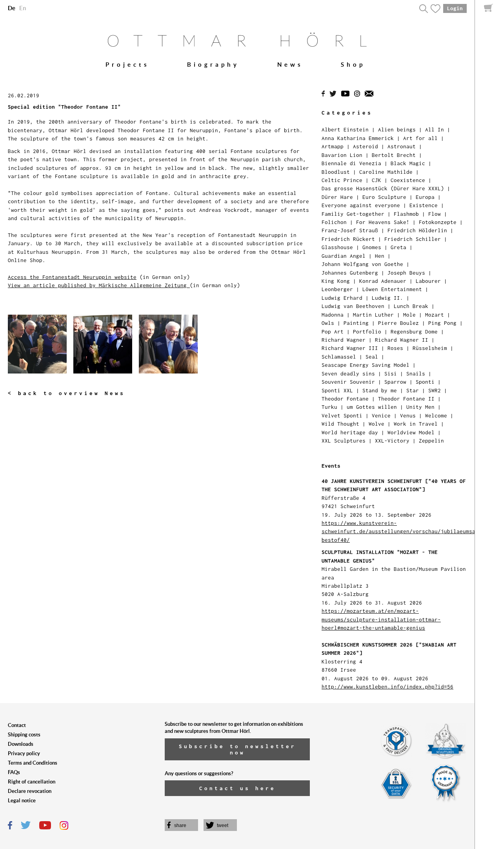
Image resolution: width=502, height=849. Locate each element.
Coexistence (408, 180)
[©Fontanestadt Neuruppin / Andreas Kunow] (106, 347)
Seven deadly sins (348, 373)
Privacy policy (24, 753)
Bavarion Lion (342, 155)
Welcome (436, 415)
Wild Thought (340, 424)
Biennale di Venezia (351, 163)
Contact (17, 725)
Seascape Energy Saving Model (365, 365)
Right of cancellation (31, 782)
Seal (372, 356)
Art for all (420, 138)
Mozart (434, 315)
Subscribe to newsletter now (237, 749)
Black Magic (408, 163)
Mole (409, 315)
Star (412, 390)
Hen (379, 256)
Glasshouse (337, 247)
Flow (434, 214)
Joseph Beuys (406, 273)
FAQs (14, 772)
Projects (127, 64)
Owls (328, 323)
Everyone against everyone (361, 205)
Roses (395, 348)
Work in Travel (416, 424)
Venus (408, 415)
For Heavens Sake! (382, 222)
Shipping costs (24, 735)
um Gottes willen (372, 407)
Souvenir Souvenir (348, 382)
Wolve (376, 424)
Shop (353, 64)
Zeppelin (431, 440)
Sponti (425, 382)
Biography (213, 64)
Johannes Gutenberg (350, 273)
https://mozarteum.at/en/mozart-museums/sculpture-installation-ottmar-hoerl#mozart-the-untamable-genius (381, 619)
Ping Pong (442, 323)
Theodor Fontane (345, 398)
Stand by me (379, 390)
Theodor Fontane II (406, 398)
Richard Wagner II (401, 340)
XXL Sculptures (344, 440)
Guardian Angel (344, 256)
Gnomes (371, 247)
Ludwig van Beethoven (353, 306)
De (11, 8)
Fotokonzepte (438, 222)
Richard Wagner (344, 340)
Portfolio (367, 331)
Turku (329, 407)
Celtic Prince (342, 180)
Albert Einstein (345, 129)
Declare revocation (29, 791)
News (290, 64)
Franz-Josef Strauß (350, 230)
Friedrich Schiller (412, 239)
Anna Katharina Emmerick (358, 138)
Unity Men (420, 407)
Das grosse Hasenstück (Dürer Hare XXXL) (383, 188)
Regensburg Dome (414, 331)
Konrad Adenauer (382, 281)
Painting (356, 323)
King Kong (336, 281)
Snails (415, 373)
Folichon (334, 222)
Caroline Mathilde (386, 172)
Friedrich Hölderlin (417, 230)
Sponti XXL (337, 390)
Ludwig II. (387, 298)
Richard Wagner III (350, 348)
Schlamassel (339, 356)
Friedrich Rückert (348, 239)
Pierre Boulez (398, 323)
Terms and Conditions (32, 763)
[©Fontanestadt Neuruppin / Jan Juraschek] (40, 347)
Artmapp (333, 146)
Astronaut (401, 146)
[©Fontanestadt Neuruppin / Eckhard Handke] (170, 347)
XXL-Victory (392, 440)
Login (455, 8)
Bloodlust (336, 172)
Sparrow (395, 382)
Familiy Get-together (353, 214)
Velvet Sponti (342, 415)
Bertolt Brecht (394, 155)
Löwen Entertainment (392, 289)
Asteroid (365, 146)
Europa (425, 197)
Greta (398, 247)
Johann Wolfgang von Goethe (362, 264)
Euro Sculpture (384, 197)
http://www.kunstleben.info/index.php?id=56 (387, 686)
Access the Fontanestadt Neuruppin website (72, 277)
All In (434, 129)
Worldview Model (411, 432)
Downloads (20, 744)
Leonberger (337, 289)
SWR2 (434, 390)
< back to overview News (66, 393)
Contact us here (237, 788)
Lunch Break (411, 306)
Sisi (390, 373)
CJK (376, 180)
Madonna (333, 315)
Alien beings (397, 129)
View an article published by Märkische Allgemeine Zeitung (99, 285)
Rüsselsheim (430, 348)
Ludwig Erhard (342, 298)
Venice (381, 415)
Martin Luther (373, 315)
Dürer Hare (337, 197)
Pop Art (333, 331)
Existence (423, 205)
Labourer (428, 281)
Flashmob (406, 214)
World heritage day (350, 432)
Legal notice (22, 800)
